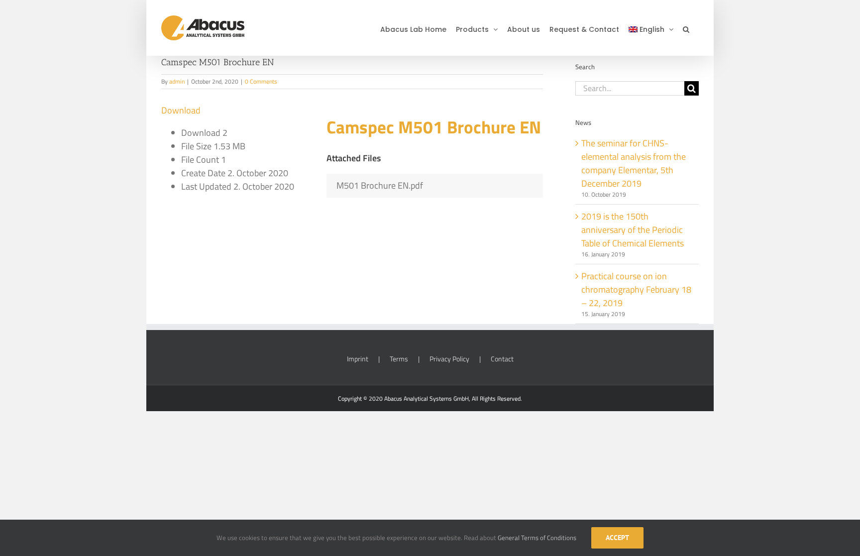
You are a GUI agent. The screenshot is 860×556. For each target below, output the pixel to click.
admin (177, 81)
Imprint (357, 358)
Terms (399, 358)
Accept (617, 537)
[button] (686, 28)
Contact (502, 358)
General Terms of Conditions (537, 538)
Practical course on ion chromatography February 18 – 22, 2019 (636, 289)
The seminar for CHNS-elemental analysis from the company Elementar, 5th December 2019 (633, 163)
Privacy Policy (449, 358)
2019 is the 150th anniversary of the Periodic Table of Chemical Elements (632, 230)
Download (181, 110)
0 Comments (261, 81)
